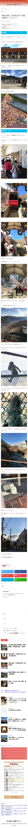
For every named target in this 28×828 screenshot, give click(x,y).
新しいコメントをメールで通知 (10, 628)
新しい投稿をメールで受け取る (10, 630)
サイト (4, 623)
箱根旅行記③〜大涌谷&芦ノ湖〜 (12, 690)
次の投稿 (9, 557)
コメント (5, 597)
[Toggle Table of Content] (13, 25)
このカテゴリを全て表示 (14, 792)
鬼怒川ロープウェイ (7, 28)
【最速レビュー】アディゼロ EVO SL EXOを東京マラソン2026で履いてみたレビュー (17, 700)
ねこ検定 (4, 756)
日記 (3, 748)
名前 (4, 613)
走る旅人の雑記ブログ (14, 4)
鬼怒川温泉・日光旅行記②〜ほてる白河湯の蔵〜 (15, 692)
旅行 (3, 585)
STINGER (14, 825)
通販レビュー (5, 758)
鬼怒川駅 (4, 26)
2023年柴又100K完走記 (14, 710)
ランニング (4, 751)
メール (5, 618)
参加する (22, 794)
